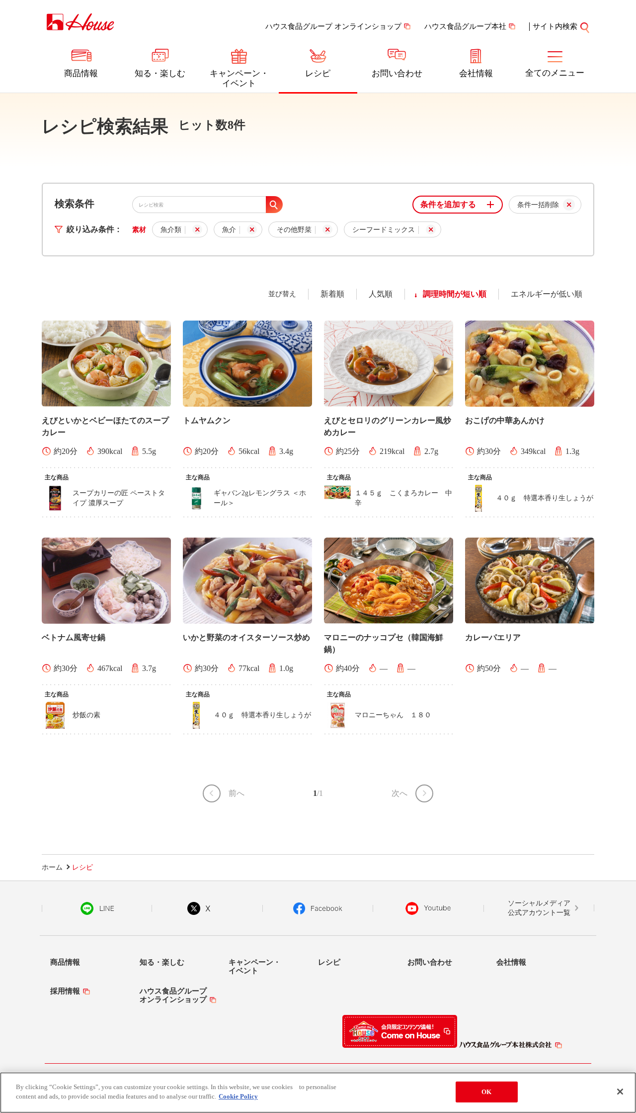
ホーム (52, 867)
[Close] (620, 1092)
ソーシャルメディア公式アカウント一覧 (539, 908)
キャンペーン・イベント (239, 78)
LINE (97, 908)
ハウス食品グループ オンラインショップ (333, 26)
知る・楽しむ (160, 73)
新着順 (332, 294)
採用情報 (65, 991)
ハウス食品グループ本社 (465, 26)
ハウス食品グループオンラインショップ (173, 995)
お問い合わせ (397, 73)
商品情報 (81, 73)
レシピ (317, 73)
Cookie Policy (238, 1096)
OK (486, 1092)
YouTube (428, 908)
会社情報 (476, 73)
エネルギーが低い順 (546, 294)
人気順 (381, 294)
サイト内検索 (555, 26)
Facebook (317, 908)
